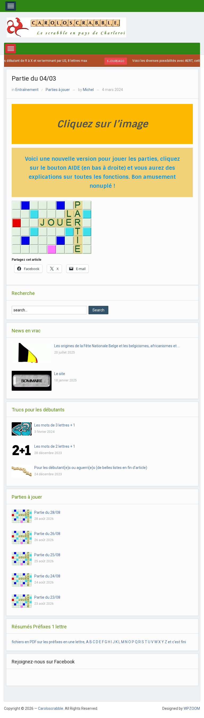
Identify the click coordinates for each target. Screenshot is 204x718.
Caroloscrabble (50, 708)
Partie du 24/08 (47, 576)
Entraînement (27, 90)
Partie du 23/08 (47, 597)
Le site (59, 374)
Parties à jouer (58, 90)
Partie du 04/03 (34, 78)
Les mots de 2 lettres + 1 (54, 446)
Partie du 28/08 (47, 512)
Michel (88, 90)
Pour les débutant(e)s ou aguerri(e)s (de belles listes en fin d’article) (90, 467)
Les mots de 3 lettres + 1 (54, 425)
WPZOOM (192, 708)
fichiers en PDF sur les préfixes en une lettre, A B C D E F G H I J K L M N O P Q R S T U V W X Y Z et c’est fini (99, 642)
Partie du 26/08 (47, 534)
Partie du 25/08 (47, 555)
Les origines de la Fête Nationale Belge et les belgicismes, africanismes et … (117, 346)
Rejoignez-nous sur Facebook (43, 661)
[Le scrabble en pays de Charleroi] (66, 27)
